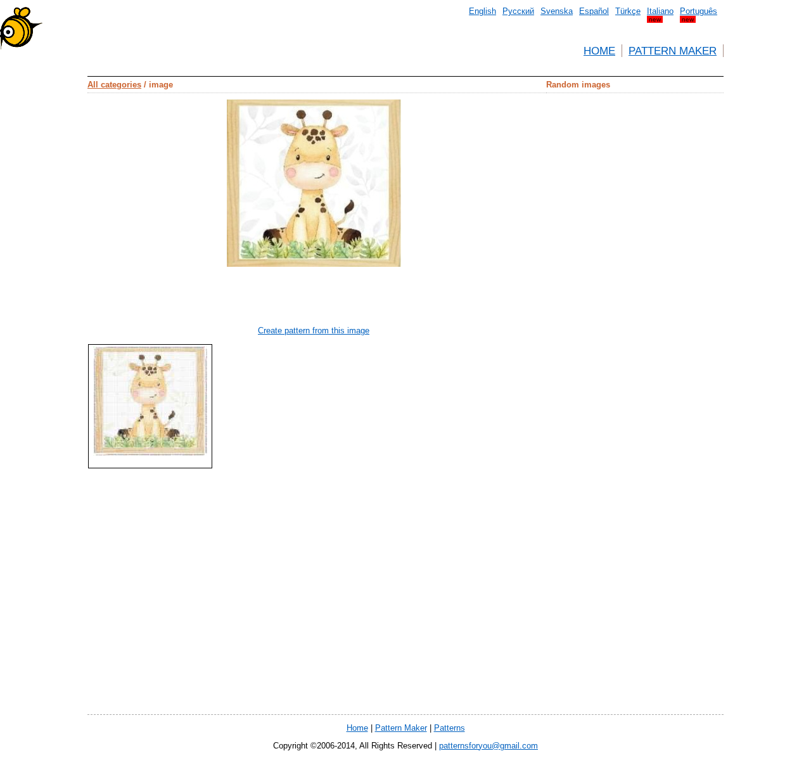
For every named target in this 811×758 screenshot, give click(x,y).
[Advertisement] (673, 283)
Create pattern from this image (313, 330)
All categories (114, 84)
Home (599, 50)
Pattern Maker (673, 50)
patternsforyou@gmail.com (488, 745)
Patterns (449, 728)
